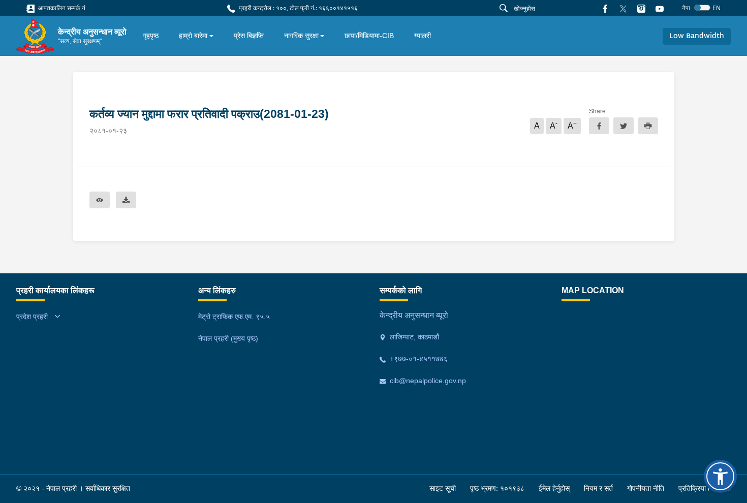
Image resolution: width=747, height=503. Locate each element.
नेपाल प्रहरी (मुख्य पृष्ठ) (228, 338)
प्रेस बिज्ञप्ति (249, 36)
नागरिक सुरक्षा (301, 36)
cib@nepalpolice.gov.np (427, 380)
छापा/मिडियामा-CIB (369, 36)
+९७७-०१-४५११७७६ (418, 359)
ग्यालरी (422, 36)
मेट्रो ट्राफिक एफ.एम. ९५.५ (234, 316)
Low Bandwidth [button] (696, 36)
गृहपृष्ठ (151, 36)
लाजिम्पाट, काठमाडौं (413, 337)
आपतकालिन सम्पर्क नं (61, 8)
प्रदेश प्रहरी (32, 316)
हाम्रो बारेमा (193, 36)
